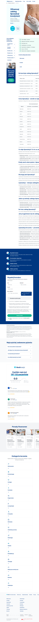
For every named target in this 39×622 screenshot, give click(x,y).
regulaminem (17, 301)
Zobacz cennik (17, 28)
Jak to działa (28, 1)
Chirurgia (8, 609)
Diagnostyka (9, 602)
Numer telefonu (10, 291)
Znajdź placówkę (18, 1)
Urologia (8, 600)
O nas (24, 1)
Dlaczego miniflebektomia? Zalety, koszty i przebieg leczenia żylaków (21, 440)
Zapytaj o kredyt (12, 28)
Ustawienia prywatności (22, 615)
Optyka (8, 607)
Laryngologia (22, 602)
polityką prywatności (22, 301)
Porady (33, 1)
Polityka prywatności (30, 615)
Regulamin (26, 614)
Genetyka (21, 600)
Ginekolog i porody (10, 605)
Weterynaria (9, 598)
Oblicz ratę (19, 594)
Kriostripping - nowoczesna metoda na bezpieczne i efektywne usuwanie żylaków (30, 440)
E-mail (8, 287)
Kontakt (30, 594)
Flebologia (21, 605)
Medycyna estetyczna (23, 609)
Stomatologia (22, 598)
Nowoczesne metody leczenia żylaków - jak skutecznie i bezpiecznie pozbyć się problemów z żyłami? (10, 440)
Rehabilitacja (22, 607)
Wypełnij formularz (11, 80)
